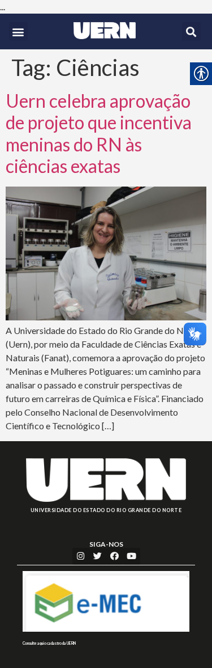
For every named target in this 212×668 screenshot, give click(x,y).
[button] (18, 31)
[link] (104, 30)
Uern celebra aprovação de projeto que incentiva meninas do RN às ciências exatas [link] (99, 133)
